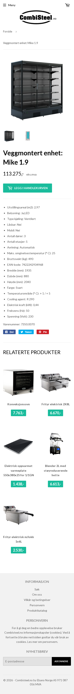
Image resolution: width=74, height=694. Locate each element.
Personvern (37, 605)
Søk (37, 589)
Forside (7, 31)
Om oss (37, 594)
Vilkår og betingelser (37, 600)
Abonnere (61, 661)
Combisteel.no (24, 680)
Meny (11, 5)
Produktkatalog (37, 610)
